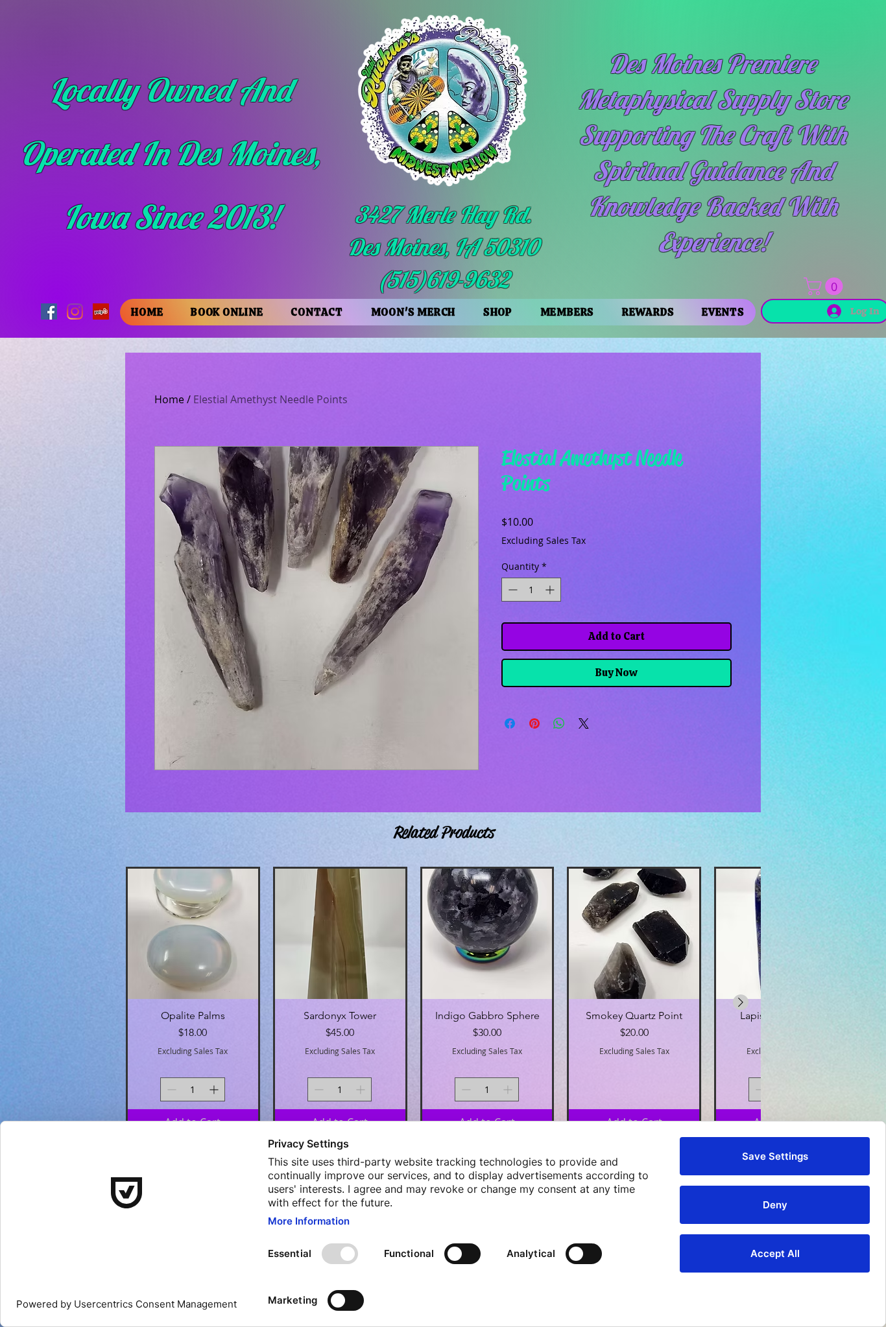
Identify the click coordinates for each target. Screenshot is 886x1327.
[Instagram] (75, 311)
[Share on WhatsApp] (559, 723)
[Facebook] (49, 311)
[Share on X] (584, 723)
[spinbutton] (531, 589)
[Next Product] (740, 1002)
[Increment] (551, 589)
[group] (443, 1002)
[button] (825, 286)
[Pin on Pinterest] (534, 723)
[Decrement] (511, 589)
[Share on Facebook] (510, 723)
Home (169, 399)
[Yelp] (101, 311)
